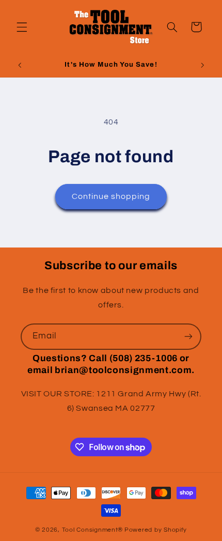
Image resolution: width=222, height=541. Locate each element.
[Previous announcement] (19, 65)
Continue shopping (111, 196)
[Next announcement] (202, 65)
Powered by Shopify (155, 530)
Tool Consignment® (92, 530)
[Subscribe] (188, 336)
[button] (22, 27)
